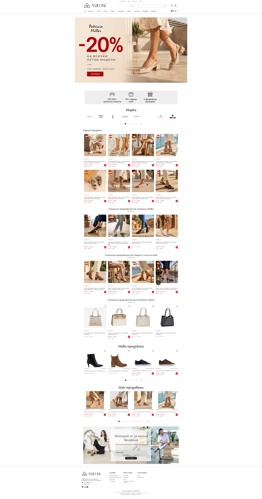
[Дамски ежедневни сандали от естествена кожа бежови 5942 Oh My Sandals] (167, 145)
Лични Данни (112, 481)
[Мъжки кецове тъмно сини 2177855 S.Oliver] (143, 359)
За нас (124, 479)
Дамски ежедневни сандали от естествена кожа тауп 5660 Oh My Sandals (143, 162)
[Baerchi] (137, 116)
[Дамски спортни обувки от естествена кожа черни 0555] (143, 226)
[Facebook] (171, 11)
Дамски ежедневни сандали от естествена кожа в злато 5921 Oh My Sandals (119, 289)
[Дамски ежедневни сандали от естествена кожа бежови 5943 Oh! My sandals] (95, 400)
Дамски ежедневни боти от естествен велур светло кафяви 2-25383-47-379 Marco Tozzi (118, 371)
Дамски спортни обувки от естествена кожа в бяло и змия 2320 (166, 242)
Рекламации (112, 479)
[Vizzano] (113, 116)
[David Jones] (161, 116)
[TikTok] (176, 11)
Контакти (145, 11)
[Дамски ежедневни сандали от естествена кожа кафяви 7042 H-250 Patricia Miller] (95, 272)
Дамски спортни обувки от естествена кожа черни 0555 (142, 242)
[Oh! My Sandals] (89, 116)
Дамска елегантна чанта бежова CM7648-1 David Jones (142, 333)
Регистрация (123, 1)
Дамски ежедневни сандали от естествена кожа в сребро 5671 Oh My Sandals (119, 162)
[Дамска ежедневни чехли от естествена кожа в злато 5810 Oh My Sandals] (119, 400)
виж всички (131, 211)
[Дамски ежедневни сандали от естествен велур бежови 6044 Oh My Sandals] (95, 181)
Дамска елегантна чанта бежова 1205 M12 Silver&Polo (94, 333)
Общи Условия (127, 472)
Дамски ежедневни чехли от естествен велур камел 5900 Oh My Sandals (142, 289)
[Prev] (120, 123)
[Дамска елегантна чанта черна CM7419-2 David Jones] (167, 317)
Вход (129, 1)
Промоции (137, 11)
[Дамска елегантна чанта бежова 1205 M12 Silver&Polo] (95, 317)
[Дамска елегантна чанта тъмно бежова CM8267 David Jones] (119, 317)
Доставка (112, 472)
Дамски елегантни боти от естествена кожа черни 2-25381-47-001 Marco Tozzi (94, 371)
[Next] (140, 123)
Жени (98, 11)
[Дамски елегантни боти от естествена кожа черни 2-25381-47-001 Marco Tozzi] (95, 359)
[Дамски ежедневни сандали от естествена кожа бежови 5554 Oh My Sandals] (143, 181)
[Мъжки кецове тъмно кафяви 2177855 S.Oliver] (167, 359)
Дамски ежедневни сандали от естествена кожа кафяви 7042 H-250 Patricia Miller (95, 289)
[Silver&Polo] (173, 116)
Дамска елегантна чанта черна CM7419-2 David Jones (166, 333)
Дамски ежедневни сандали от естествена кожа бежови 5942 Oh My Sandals (166, 162)
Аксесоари (120, 11)
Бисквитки (126, 477)
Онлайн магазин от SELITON (131, 491)
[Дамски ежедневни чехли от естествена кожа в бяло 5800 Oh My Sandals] (95, 145)
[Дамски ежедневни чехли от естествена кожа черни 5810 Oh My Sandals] (167, 181)
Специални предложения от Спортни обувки (131, 209)
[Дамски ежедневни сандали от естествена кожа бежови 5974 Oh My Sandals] (119, 181)
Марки (129, 11)
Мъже (105, 11)
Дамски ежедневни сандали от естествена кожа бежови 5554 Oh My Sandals (143, 198)
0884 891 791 (87, 484)
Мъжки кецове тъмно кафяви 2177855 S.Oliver (166, 370)
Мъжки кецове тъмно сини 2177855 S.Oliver (142, 370)
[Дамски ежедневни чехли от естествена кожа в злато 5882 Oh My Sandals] (143, 400)
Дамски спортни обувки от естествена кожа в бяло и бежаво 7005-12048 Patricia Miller (118, 243)
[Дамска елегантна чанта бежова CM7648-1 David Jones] (143, 317)
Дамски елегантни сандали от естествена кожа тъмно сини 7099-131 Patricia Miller (166, 289)
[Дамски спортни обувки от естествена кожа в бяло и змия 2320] (167, 226)
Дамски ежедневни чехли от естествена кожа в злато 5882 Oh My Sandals (143, 412)
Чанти (112, 11)
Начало (85, 11)
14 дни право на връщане (115, 477)
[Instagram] (174, 11)
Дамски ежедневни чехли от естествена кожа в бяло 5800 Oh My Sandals (94, 162)
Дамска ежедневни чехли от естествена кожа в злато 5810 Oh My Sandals (118, 412)
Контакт (125, 475)
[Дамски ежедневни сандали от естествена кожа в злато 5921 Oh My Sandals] (119, 272)
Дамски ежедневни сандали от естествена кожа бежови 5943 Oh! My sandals (94, 412)
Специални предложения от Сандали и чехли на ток (131, 255)
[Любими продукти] (172, 6)
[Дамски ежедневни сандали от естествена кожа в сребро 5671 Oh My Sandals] (119, 145)
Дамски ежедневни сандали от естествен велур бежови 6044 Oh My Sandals (94, 198)
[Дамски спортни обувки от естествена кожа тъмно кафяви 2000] (95, 226)
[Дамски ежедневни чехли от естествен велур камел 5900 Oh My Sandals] (143, 272)
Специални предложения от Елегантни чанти (131, 300)
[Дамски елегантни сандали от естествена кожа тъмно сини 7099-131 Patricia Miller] (167, 272)
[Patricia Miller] (101, 116)
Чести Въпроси (142, 472)
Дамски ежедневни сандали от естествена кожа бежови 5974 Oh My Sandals (119, 198)
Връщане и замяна (113, 475)
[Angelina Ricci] (125, 116)
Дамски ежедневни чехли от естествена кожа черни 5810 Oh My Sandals (166, 198)
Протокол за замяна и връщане (128, 482)
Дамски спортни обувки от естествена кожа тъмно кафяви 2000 (94, 242)
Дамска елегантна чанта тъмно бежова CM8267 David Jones (118, 333)
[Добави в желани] (105, 135)
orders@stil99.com (88, 482)
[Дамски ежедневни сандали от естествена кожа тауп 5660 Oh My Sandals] (143, 145)
